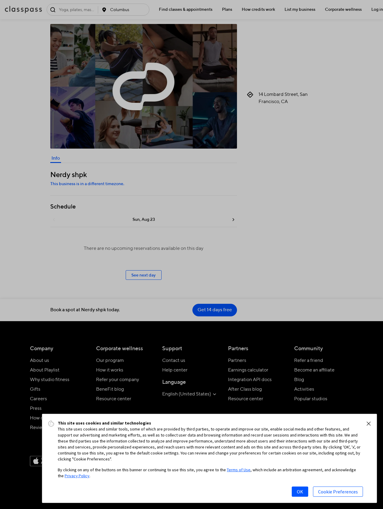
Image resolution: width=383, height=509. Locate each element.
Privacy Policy (77, 475)
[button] (369, 424)
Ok (300, 492)
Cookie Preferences (338, 492)
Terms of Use (238, 469)
